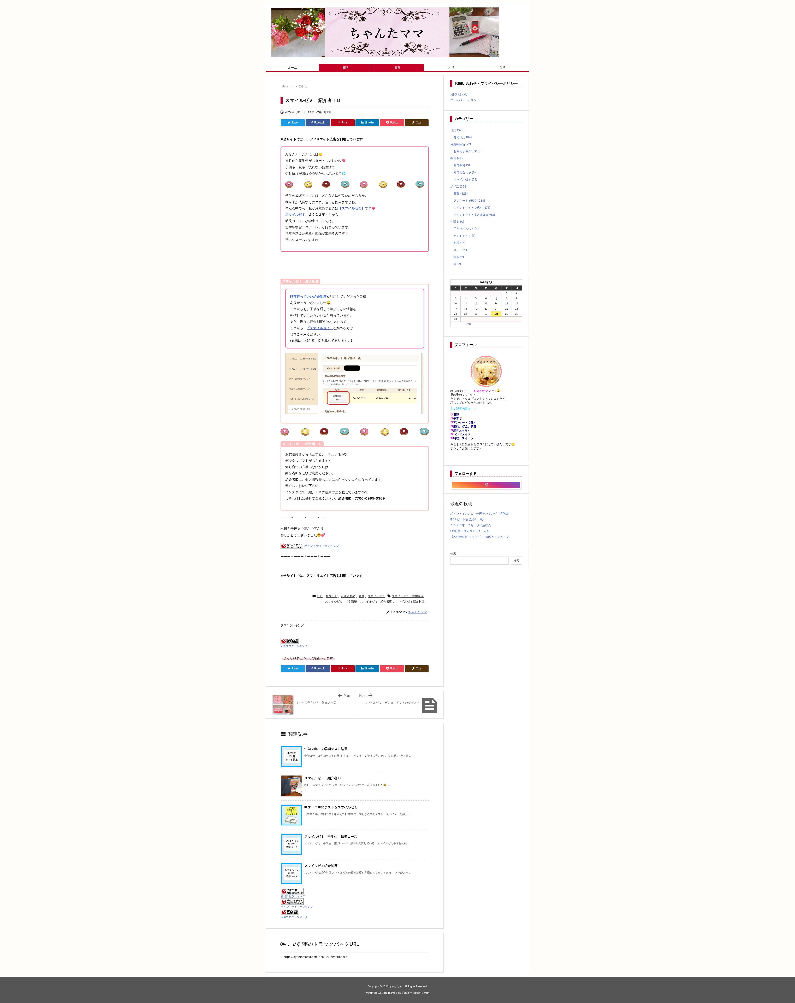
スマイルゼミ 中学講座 (408, 596)
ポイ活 (458, 186)
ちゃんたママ (417, 612)
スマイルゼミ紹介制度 (409, 601)
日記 (304, 86)
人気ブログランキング (294, 646)
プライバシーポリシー (464, 100)
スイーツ (462, 250)
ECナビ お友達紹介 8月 (467, 519)
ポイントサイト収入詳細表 (474, 214)
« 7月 (468, 324)
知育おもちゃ (465, 172)
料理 (460, 242)
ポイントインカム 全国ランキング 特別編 (479, 513)
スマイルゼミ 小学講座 (341, 601)
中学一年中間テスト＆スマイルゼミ (330, 807)
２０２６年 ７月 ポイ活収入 (470, 525)
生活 (457, 221)
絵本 (459, 257)
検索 (453, 553)
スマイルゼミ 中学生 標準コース (330, 836)
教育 (361, 596)
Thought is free (420, 992)
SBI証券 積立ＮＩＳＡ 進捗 (470, 531)
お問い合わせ (459, 94)
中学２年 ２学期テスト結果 (325, 749)
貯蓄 (461, 193)
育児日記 (331, 596)
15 (506, 303)
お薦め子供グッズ (468, 151)
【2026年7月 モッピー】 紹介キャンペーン (479, 536)
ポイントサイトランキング (321, 545)
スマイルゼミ (376, 596)
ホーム (289, 86)
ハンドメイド (464, 235)
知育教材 (462, 165)
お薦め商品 (348, 596)
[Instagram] (486, 485)
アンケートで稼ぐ (469, 200)
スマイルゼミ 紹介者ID (376, 601)
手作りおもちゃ (466, 228)
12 (476, 303)
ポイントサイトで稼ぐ (472, 207)
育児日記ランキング (293, 896)
